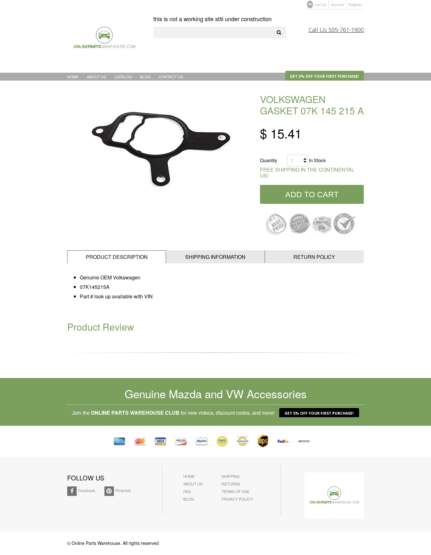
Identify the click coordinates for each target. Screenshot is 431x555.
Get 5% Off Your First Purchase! (324, 76)
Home (73, 76)
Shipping (230, 476)
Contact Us (171, 76)
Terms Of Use (235, 491)
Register (355, 4)
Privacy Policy (237, 499)
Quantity (268, 160)
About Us (96, 76)
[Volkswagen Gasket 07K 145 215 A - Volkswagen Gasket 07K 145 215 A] (155, 149)
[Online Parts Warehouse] (104, 38)
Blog (145, 76)
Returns (230, 483)
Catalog (123, 76)
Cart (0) (321, 4)
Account (337, 4)
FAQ (187, 491)
